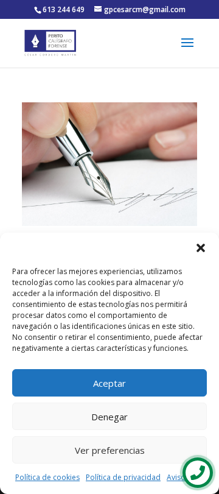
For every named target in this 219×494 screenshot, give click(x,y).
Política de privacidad (123, 477)
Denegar (109, 417)
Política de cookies (47, 477)
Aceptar (109, 383)
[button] (201, 248)
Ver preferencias (110, 450)
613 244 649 (64, 9)
